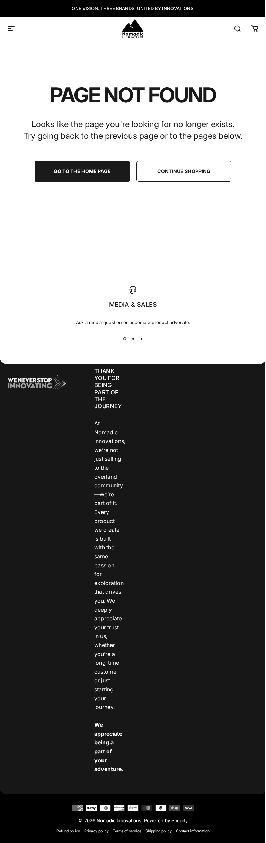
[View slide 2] (133, 338)
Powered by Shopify (166, 820)
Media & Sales (133, 304)
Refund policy (68, 831)
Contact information (193, 831)
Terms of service (127, 831)
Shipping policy (158, 831)
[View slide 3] (141, 338)
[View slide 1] (125, 338)
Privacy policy (96, 831)
